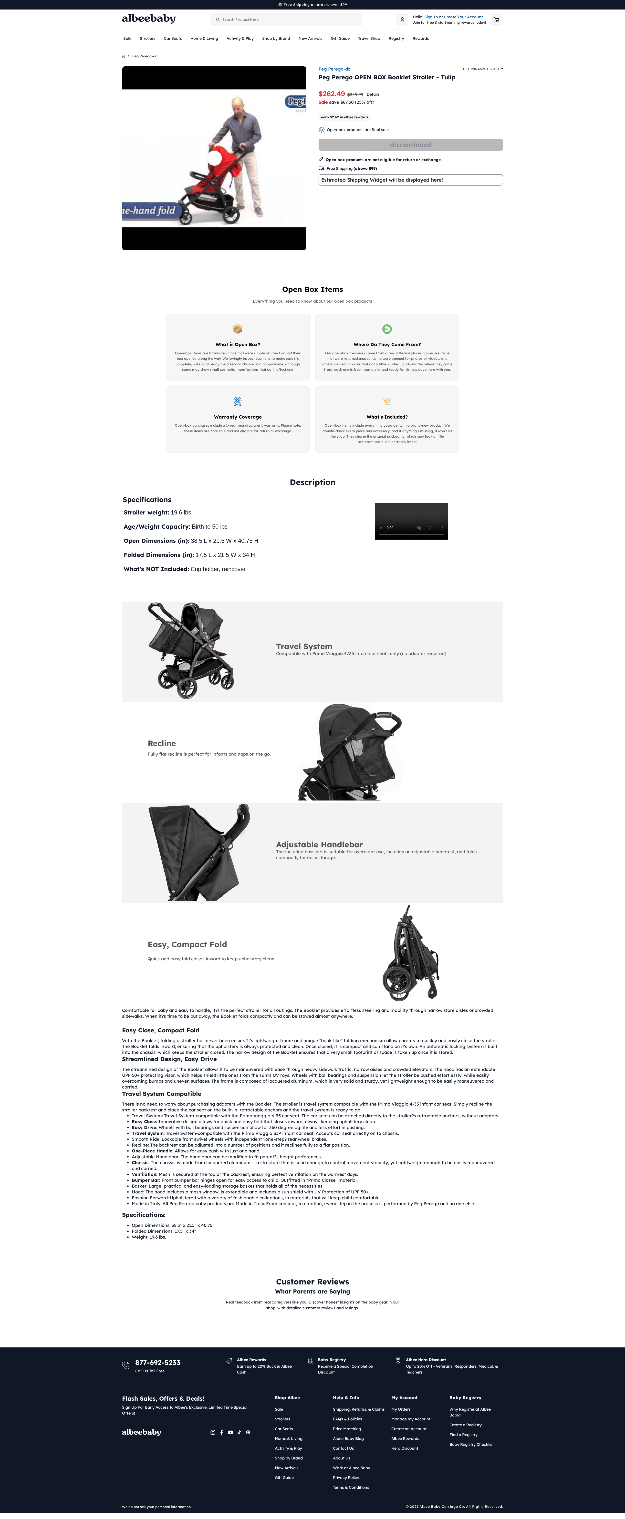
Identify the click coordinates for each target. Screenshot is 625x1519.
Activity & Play (288, 1448)
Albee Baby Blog (348, 1438)
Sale (279, 1409)
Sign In (431, 16)
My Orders (401, 1409)
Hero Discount (404, 1448)
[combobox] (286, 19)
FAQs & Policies (347, 1418)
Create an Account (409, 1428)
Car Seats (284, 1428)
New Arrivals (287, 1467)
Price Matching (347, 1428)
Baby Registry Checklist (471, 1444)
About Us (341, 1458)
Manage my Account (410, 1418)
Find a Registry (463, 1434)
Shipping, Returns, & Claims (359, 1409)
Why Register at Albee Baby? (470, 1412)
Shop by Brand (289, 1458)
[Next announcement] (501, 4)
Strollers (282, 1418)
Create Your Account (463, 16)
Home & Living (288, 1438)
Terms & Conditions (351, 1487)
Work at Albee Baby (351, 1467)
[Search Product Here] (218, 19)
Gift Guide (284, 1477)
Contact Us (343, 1448)
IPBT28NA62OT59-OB (481, 69)
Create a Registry (465, 1424)
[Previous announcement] (123, 4)
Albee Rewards (405, 1438)
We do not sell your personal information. (156, 1507)
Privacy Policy (346, 1477)
